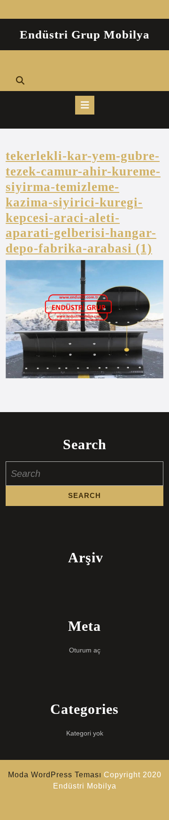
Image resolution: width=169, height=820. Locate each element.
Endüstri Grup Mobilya (85, 34)
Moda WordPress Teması (54, 775)
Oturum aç (84, 650)
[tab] (84, 105)
